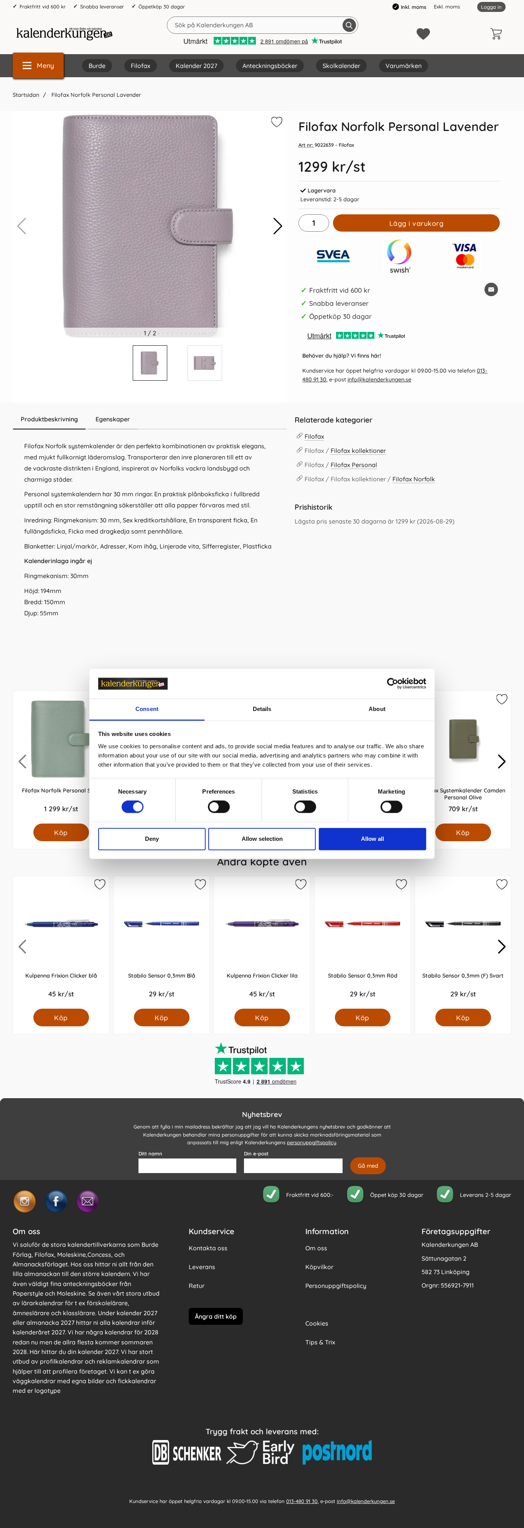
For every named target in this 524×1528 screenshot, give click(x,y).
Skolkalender (341, 66)
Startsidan (26, 94)
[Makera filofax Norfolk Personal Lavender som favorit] (276, 123)
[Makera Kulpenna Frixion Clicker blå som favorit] (99, 886)
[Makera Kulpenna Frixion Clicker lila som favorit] (300, 886)
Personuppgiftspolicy (335, 1285)
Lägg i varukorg (416, 223)
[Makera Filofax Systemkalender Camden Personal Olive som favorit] (501, 700)
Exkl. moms (447, 6)
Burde (97, 66)
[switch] (219, 807)
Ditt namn (150, 1153)
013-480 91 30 (302, 1501)
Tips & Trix (320, 1342)
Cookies (316, 1323)
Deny (152, 838)
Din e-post (256, 1153)
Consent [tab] (146, 709)
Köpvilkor (319, 1267)
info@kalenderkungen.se (379, 379)
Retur (196, 1285)
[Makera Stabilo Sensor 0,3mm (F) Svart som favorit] (501, 886)
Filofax (140, 66)
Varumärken (404, 66)
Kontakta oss (208, 1248)
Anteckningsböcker (269, 66)
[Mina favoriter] (423, 34)
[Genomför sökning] (349, 25)
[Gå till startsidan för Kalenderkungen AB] (64, 33)
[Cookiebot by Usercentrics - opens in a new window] (392, 683)
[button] (278, 226)
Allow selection (262, 838)
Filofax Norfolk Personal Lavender (95, 94)
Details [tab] (262, 709)
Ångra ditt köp (216, 1316)
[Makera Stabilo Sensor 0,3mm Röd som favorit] (401, 886)
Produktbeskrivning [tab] (49, 419)
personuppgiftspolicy (311, 1142)
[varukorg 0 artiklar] (498, 33)
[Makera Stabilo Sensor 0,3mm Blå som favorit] (200, 886)
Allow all (372, 838)
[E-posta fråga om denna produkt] (491, 289)
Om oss (316, 1248)
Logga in (491, 7)
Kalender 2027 (196, 66)
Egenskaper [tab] (113, 419)
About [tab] (377, 709)
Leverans (202, 1267)
